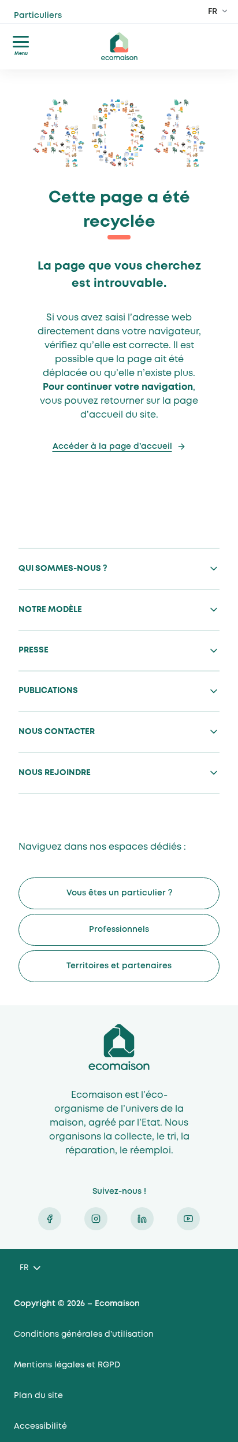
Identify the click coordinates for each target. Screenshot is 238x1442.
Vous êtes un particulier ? (119, 893)
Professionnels (119, 929)
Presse (33, 650)
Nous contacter (56, 731)
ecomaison (119, 46)
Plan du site (38, 1395)
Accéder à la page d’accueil (112, 446)
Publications (48, 690)
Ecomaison (119, 1047)
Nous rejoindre (54, 772)
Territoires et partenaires (119, 965)
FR (212, 11)
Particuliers (59, 21)
